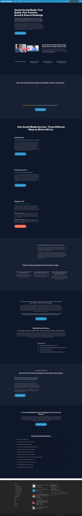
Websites (17, 496)
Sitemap (15, 505)
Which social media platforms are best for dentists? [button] (24, 444)
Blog (15, 501)
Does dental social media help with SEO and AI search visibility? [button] (26, 449)
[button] (20, 33)
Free (15, 498)
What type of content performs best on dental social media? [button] (25, 454)
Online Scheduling (18, 489)
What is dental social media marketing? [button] (22, 439)
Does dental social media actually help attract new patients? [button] (25, 441)
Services (16, 484)
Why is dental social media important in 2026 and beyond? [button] (25, 467)
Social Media (17, 493)
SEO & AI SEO (17, 494)
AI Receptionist (18, 486)
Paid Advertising (18, 491)
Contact (15, 503)
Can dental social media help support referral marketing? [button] (25, 459)
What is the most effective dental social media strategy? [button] (25, 464)
